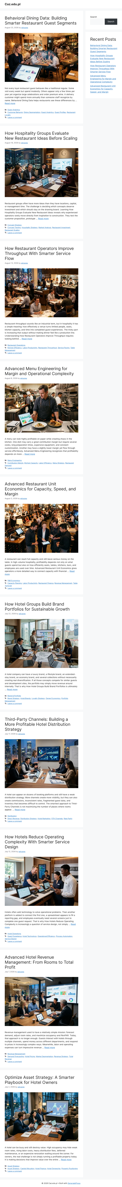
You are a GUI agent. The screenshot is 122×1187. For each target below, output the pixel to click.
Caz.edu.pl (12, 4)
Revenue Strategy (61, 1056)
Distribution (12, 816)
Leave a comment (15, 117)
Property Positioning (69, 1168)
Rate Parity (68, 819)
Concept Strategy (15, 225)
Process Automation (64, 936)
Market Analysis (44, 227)
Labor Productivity (30, 348)
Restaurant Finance (45, 583)
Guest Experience (15, 936)
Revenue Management (63, 583)
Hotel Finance (40, 1168)
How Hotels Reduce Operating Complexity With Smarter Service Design (37, 841)
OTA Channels (57, 819)
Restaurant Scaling (12, 230)
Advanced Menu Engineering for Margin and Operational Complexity (39, 371)
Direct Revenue (13, 819)
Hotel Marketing (44, 819)
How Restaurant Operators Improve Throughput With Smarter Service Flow (39, 253)
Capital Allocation (27, 1168)
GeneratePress (74, 1183)
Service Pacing (63, 348)
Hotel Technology (30, 936)
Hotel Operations (14, 934)
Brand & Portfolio (14, 696)
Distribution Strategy (28, 819)
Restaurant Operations (16, 345)
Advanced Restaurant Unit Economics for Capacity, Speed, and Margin (40, 488)
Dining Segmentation (32, 112)
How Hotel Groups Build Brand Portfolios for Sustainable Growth (37, 607)
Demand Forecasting (16, 1056)
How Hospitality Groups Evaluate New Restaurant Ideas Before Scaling (41, 136)
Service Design (11, 939)
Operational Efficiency (46, 936)
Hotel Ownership (54, 1168)
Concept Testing (14, 227)
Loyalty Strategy (38, 698)
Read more (10, 103)
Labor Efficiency (45, 463)
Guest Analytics (14, 110)
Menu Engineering (15, 460)
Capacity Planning (15, 583)
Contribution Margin (15, 463)
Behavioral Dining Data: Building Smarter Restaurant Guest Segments (40, 20)
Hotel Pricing (30, 1056)
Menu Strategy (58, 463)
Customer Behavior (15, 112)
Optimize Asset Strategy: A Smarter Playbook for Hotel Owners (39, 1080)
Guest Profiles (60, 112)
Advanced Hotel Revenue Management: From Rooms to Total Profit (39, 962)
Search (93, 17)
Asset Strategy (13, 1166)
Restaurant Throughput (47, 348)
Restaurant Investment (61, 227)
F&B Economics (14, 581)
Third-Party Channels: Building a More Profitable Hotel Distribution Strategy (37, 724)
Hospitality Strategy (30, 227)
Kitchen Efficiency (15, 348)
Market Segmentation (44, 1056)
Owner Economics (53, 698)
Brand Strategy (13, 698)
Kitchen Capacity (31, 463)
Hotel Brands (25, 698)
